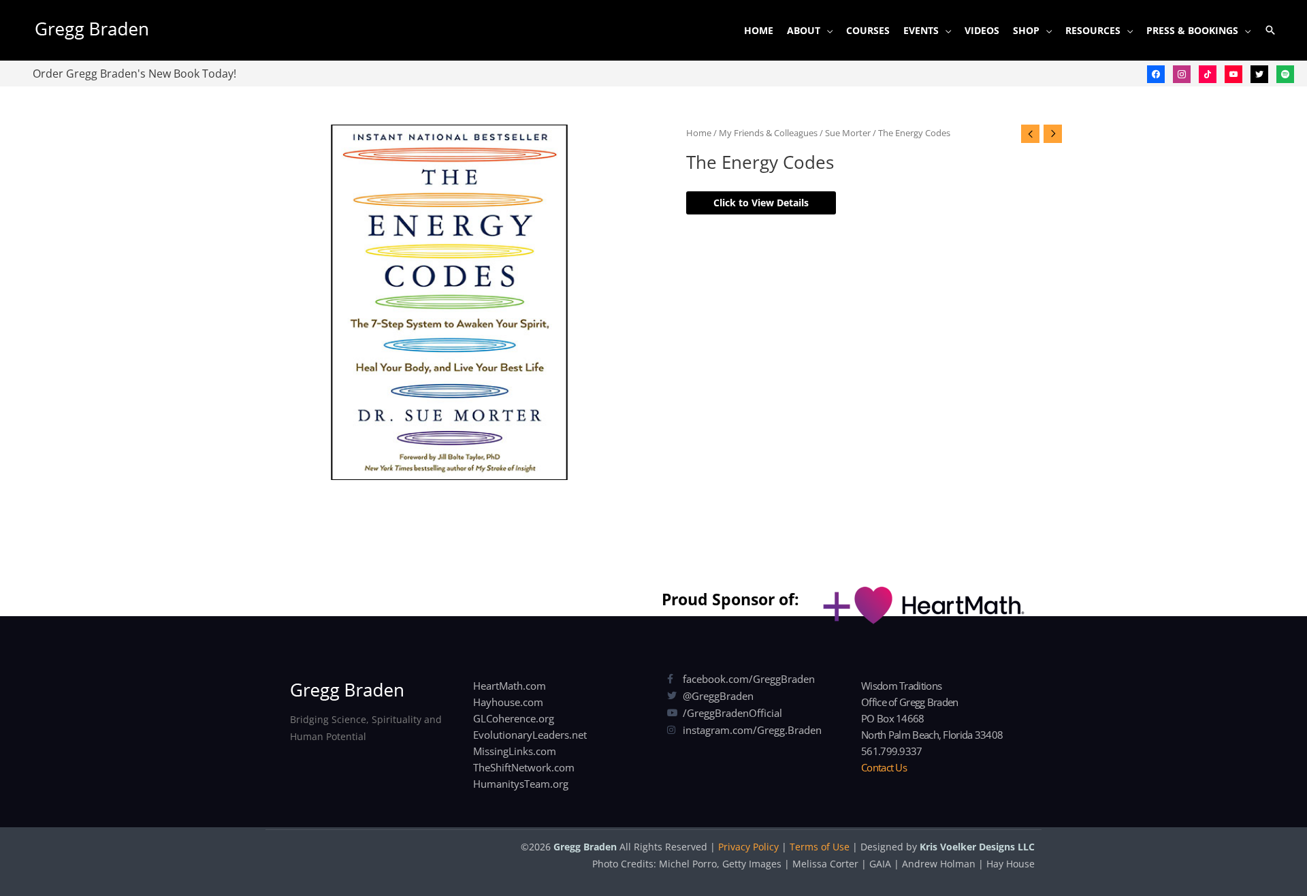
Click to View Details (761, 202)
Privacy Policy (748, 846)
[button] (1270, 30)
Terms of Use (820, 846)
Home (698, 133)
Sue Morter (848, 133)
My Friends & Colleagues (768, 133)
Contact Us (884, 767)
